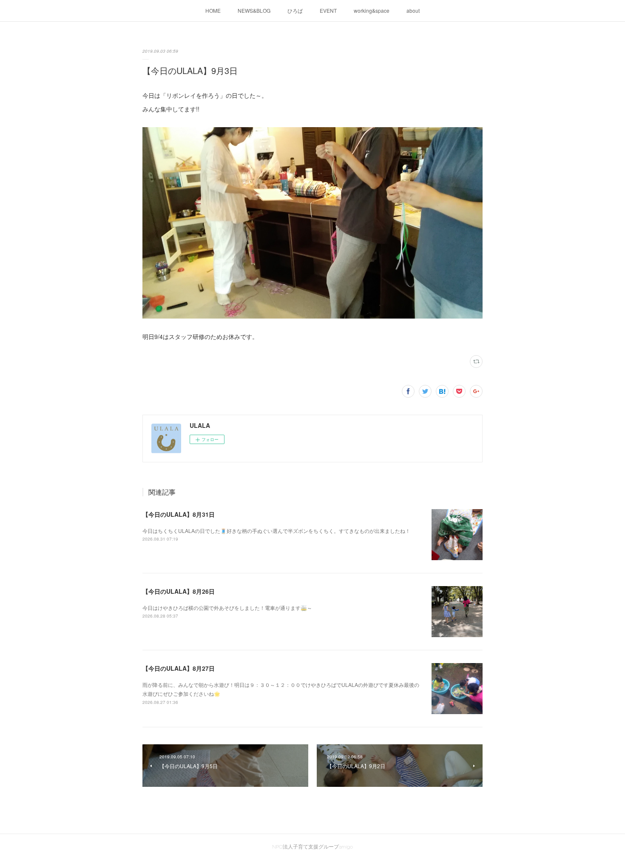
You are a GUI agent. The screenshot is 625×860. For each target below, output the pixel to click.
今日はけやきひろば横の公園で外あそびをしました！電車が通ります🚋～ (227, 607)
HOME (213, 10)
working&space (371, 10)
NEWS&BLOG (254, 10)
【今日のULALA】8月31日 (178, 514)
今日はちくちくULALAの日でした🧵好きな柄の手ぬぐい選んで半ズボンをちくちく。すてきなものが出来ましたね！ (276, 530)
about (413, 10)
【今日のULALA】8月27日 (178, 668)
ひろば (295, 10)
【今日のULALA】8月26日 (178, 591)
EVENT (328, 10)
